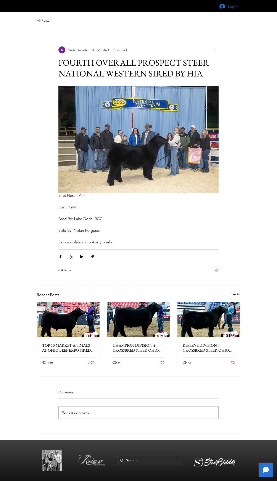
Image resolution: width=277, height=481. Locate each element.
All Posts (43, 20)
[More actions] (216, 49)
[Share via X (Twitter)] (71, 257)
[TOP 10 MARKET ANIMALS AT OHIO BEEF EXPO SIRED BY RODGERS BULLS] (68, 319)
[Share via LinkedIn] (82, 257)
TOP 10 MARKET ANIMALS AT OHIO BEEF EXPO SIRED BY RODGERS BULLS (66, 348)
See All (235, 294)
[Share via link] (92, 257)
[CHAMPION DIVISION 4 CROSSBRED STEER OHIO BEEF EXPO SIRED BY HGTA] (138, 319)
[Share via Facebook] (60, 257)
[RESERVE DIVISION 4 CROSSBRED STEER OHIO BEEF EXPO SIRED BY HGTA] (208, 319)
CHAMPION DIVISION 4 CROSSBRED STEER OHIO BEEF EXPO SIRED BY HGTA (137, 348)
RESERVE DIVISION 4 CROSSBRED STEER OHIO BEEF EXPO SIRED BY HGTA (207, 348)
